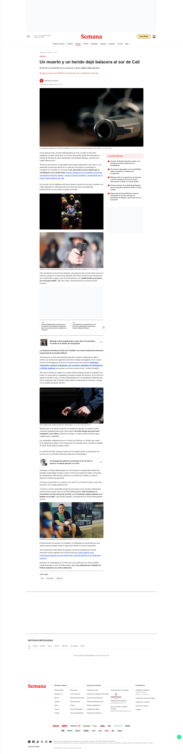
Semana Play (58, 690)
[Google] (29, 741)
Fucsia (56, 709)
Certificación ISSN (93, 709)
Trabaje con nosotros (143, 702)
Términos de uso (92, 690)
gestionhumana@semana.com (121, 711)
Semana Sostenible (76, 713)
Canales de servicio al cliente (145, 698)
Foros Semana (75, 694)
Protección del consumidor (120, 690)
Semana (42, 52)
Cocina (72, 705)
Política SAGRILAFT (93, 705)
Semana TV (58, 694)
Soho (56, 705)
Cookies (138, 709)
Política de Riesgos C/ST (95, 701)
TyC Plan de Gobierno (94, 713)
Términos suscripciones (95, 698)
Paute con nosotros (142, 706)
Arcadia (57, 701)
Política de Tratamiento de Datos (98, 694)
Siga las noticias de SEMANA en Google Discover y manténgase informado (70, 73)
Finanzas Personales (77, 698)
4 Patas (57, 713)
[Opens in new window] (33, 741)
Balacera (60, 578)
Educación (73, 690)
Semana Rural (75, 701)
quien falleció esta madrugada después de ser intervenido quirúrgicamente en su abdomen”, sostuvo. (71, 555)
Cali (55, 52)
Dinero (56, 698)
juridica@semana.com (118, 703)
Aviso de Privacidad (36, 746)
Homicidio (50, 578)
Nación (49, 52)
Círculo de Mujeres (76, 709)
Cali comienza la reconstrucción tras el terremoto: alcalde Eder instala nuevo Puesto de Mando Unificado (84, 326)
